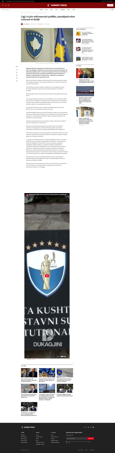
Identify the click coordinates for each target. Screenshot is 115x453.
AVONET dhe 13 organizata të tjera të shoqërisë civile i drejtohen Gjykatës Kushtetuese (29, 414)
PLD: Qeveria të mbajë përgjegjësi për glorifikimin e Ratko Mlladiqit (87, 33)
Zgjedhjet (63, 9)
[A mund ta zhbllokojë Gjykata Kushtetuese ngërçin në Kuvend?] (65, 388)
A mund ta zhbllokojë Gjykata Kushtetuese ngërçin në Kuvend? (65, 395)
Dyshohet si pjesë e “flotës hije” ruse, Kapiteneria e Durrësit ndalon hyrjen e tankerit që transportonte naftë (85, 100)
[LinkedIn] (17, 75)
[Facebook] (17, 70)
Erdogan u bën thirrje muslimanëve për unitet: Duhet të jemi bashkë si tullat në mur (86, 81)
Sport (56, 9)
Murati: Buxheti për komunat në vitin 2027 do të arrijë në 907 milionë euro (28, 396)
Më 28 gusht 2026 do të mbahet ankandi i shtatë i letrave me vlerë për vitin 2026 (64, 380)
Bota (51, 9)
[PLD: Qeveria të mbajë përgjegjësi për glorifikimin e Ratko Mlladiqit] (78, 34)
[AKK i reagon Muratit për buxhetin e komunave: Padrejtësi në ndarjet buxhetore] (29, 372)
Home (22, 12)
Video (74, 9)
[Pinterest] (17, 78)
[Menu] (112, 9)
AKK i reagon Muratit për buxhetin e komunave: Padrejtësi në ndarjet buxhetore (29, 380)
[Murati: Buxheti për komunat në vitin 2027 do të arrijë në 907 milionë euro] (29, 388)
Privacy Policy (88, 441)
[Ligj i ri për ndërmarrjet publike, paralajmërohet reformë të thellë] (47, 45)
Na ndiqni (110, 5)
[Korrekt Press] (57, 5)
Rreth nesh (104, 1)
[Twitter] (17, 72)
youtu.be (33, 359)
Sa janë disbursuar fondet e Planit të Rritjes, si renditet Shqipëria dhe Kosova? (47, 380)
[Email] (17, 81)
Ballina (41, 9)
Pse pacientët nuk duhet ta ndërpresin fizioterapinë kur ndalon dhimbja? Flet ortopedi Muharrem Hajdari (21, 1)
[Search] (111, 9)
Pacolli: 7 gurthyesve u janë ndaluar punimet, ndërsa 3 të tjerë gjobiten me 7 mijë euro (87, 58)
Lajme (46, 9)
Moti (69, 9)
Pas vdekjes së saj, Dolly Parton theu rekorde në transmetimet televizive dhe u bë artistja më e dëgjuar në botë (88, 50)
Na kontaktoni (109, 1)
